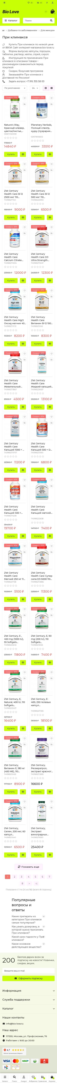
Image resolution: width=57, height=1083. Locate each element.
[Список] (52, 88)
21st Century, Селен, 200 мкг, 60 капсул (14, 831)
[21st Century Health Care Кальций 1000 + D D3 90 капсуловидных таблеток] (15, 426)
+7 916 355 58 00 (35, 81)
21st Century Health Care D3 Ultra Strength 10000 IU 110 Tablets (39, 257)
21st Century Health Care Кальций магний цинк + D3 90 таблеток (41, 509)
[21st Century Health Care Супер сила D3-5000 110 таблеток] (42, 555)
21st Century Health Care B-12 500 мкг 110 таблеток (40, 194)
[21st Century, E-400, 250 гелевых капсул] (42, 682)
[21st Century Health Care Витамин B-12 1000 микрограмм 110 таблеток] (42, 300)
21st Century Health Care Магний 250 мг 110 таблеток (14, 576)
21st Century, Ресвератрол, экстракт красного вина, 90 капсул (42, 768)
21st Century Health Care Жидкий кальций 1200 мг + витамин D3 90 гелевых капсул (41, 383)
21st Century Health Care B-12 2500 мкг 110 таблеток (13, 194)
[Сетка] (46, 88)
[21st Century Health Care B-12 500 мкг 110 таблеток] (42, 174)
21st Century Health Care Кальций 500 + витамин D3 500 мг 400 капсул (13, 509)
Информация (11, 990)
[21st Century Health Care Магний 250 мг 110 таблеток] (15, 555)
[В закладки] (24, 98)
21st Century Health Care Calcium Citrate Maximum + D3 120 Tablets (14, 257)
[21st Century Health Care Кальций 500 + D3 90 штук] (42, 426)
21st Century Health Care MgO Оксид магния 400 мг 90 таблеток (15, 320)
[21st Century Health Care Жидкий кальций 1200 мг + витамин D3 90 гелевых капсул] (42, 363)
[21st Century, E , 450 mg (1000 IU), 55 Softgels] (15, 619)
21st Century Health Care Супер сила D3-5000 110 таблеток (41, 576)
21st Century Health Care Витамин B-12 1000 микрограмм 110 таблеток (41, 320)
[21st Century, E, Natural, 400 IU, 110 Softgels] (15, 682)
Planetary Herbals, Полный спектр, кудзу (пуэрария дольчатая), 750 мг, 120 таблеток (42, 128)
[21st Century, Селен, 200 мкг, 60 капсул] (15, 811)
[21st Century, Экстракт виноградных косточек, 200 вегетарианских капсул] (42, 811)
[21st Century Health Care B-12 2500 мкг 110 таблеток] (15, 174)
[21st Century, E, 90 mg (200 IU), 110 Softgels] (42, 619)
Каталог (7, 1008)
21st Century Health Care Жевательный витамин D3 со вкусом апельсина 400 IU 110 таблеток (15, 383)
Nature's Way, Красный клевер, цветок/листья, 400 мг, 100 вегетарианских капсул (14, 128)
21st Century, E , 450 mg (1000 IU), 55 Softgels (14, 639)
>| (36, 883)
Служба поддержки (16, 999)
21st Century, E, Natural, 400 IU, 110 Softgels (14, 702)
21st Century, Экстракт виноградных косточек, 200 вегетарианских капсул (40, 831)
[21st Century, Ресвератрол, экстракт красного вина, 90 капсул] (42, 748)
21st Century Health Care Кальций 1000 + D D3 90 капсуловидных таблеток (14, 446)
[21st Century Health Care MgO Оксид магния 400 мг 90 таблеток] (15, 300)
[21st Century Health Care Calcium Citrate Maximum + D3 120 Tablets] (15, 237)
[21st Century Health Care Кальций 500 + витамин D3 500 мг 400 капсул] (15, 490)
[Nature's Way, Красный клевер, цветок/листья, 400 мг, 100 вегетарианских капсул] (15, 108)
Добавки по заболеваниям (22, 30)
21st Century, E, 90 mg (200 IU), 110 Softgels (41, 639)
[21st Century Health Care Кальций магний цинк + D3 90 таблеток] (42, 490)
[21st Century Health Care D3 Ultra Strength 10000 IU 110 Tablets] (42, 237)
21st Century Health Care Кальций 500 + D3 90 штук (41, 446)
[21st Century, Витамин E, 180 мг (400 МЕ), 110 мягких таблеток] (15, 748)
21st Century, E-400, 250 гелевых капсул (41, 702)
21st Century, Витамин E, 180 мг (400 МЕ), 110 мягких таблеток (14, 768)
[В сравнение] (24, 104)
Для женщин (48, 30)
